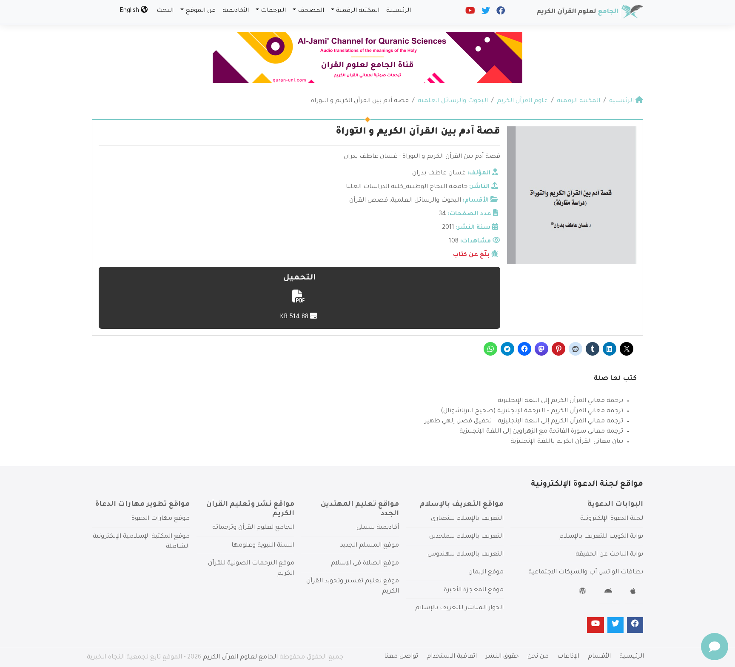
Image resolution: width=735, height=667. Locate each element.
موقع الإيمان (486, 572)
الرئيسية (398, 11)
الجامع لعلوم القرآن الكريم (240, 657)
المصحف (311, 11)
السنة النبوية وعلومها (262, 545)
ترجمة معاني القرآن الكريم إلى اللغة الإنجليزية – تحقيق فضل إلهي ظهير (523, 421)
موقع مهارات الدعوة (160, 519)
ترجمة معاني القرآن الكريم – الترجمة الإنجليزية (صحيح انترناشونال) (532, 411)
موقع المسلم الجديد (369, 545)
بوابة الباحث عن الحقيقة (609, 554)
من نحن (538, 656)
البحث (165, 11)
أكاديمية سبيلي (377, 527)
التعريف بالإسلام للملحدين (466, 536)
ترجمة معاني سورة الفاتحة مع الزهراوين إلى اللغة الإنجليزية (541, 431)
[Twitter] (485, 13)
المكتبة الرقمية (357, 11)
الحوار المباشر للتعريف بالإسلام (459, 608)
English (130, 11)
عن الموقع (201, 11)
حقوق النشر (502, 656)
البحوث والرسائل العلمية (426, 200)
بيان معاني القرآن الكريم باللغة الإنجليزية (566, 442)
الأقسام (599, 656)
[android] (609, 592)
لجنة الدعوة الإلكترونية (611, 519)
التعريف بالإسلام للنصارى (467, 519)
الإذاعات (568, 656)
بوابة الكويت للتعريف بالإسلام (601, 536)
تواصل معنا (401, 656)
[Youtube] (469, 13)
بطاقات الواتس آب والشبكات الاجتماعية (585, 572)
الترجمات (273, 11)
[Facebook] (500, 13)
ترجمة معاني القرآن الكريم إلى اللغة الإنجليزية (560, 401)
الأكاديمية (235, 11)
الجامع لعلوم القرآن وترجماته (253, 527)
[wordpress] (584, 592)
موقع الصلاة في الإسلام (365, 563)
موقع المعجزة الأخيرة (474, 590)
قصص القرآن (368, 200)
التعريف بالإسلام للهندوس (465, 554)
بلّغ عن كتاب (471, 255)
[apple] (634, 592)
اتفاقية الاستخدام (452, 656)
